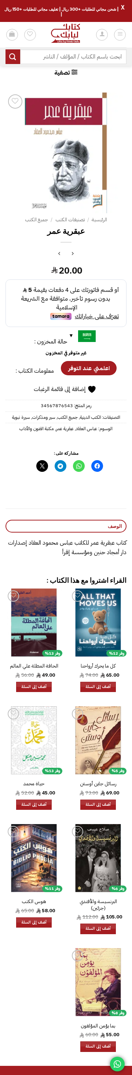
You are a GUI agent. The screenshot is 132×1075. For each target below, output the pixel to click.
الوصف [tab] (115, 526)
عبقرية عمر (65, 428)
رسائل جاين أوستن (98, 784)
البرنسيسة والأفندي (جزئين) (98, 904)
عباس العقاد (86, 428)
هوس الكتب (34, 901)
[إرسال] (13, 56)
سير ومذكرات (43, 417)
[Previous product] (59, 254)
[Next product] (72, 254)
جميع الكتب (36, 219)
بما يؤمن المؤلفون (98, 1026)
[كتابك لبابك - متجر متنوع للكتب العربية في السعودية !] (66, 35)
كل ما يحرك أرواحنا (98, 666)
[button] (120, 35)
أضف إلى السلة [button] (98, 687)
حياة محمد (33, 784)
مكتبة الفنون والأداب (36, 428)
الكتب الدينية (90, 417)
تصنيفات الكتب (70, 219)
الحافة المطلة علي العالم (34, 666)
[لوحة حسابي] (102, 35)
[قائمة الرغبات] (30, 35)
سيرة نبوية (21, 417)
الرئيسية (99, 219)
